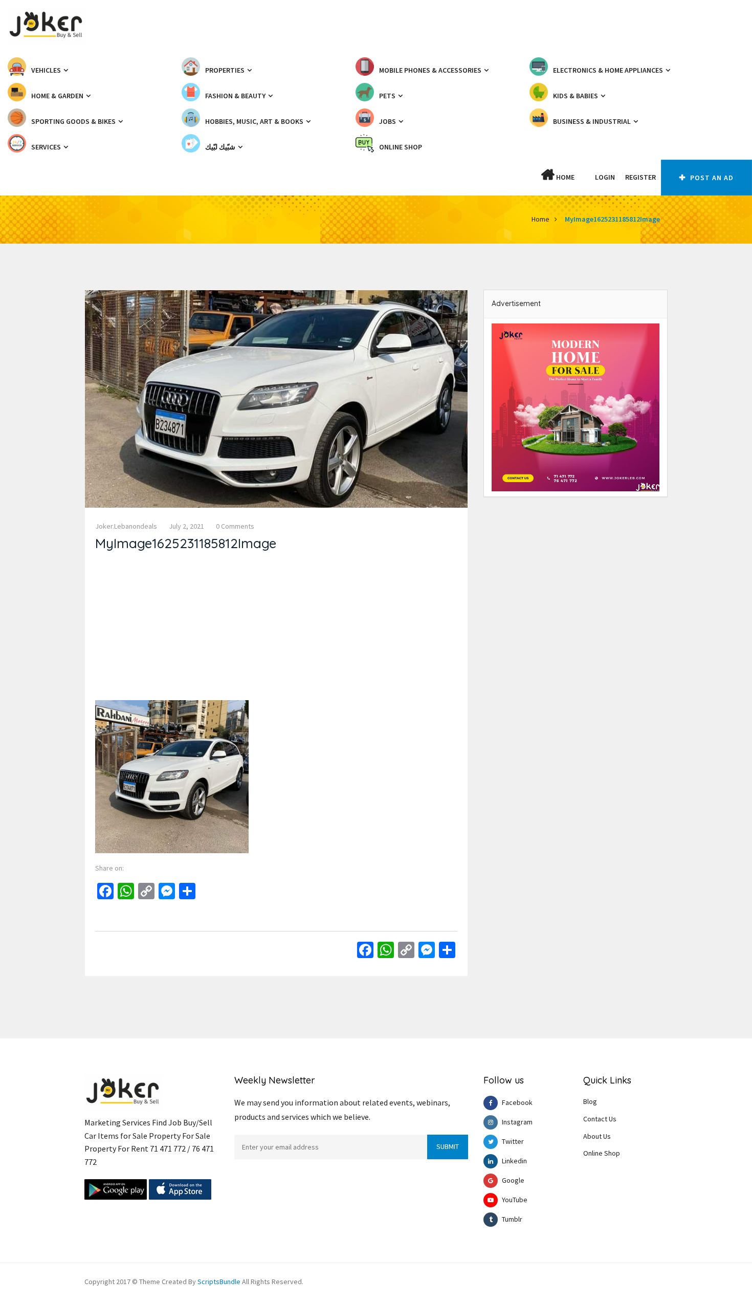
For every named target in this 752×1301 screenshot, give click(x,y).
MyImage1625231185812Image (612, 219)
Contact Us (599, 1118)
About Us (597, 1136)
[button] (585, 177)
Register (640, 177)
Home (564, 177)
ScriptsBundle (218, 1281)
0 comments (235, 526)
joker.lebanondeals (126, 526)
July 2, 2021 (186, 526)
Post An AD (711, 177)
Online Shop (601, 1153)
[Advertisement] (276, 628)
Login (605, 177)
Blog (590, 1101)
